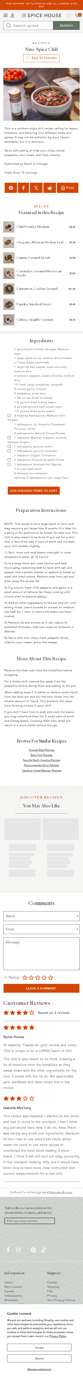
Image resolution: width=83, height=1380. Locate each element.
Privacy (52, 1295)
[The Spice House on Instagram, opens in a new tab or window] (18, 1250)
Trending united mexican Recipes (41, 770)
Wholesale (11, 1300)
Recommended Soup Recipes (41, 765)
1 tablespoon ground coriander (35, 451)
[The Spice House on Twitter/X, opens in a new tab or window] (26, 1250)
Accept (39, 1347)
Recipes (41, 43)
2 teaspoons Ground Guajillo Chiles (39, 459)
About (8, 1282)
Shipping (53, 1286)
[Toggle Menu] (5, 15)
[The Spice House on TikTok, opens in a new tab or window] (43, 1250)
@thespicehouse (60, 1192)
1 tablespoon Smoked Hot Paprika (38, 464)
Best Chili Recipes (41, 755)
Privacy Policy (57, 1336)
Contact (52, 1282)
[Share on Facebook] (23, 188)
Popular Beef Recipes (41, 750)
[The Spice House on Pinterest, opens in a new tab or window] (33, 1250)
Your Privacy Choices (61, 1300)
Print (70, 188)
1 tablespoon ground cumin (33, 446)
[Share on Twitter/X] (36, 188)
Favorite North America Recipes (41, 760)
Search (66, 25)
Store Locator (13, 1286)
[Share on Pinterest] (11, 188)
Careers (9, 1291)
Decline (39, 1358)
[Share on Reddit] (49, 188)
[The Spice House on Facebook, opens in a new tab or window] (8, 1250)
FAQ (50, 1291)
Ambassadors (13, 1295)
